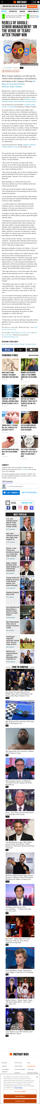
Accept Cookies (20, 1101)
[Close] (37, 1077)
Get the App (30, 1069)
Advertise (17, 1073)
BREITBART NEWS (21, 1054)
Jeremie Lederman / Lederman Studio (29, 64)
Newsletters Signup (32, 1073)
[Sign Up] (32, 6)
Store (28, 1062)
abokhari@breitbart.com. (11, 337)
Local (3, 344)
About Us (4, 1066)
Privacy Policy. (18, 1087)
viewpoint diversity (30, 344)
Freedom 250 (13, 11)
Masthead (4, 1062)
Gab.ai (29, 332)
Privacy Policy (18, 1066)
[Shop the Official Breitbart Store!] (27, 503)
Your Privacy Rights (20, 1091)
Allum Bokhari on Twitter (18, 332)
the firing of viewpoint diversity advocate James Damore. (18, 84)
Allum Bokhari (7, 67)
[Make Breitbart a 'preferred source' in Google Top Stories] (10, 71)
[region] (20, 1089)
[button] (2, 2)
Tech (7, 344)
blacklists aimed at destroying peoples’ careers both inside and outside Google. (19, 100)
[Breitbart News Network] (8, 503)
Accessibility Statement (5, 1070)
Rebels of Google (19, 344)
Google (11, 344)
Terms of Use (18, 1062)
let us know (24, 469)
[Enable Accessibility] (38, 2)
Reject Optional (20, 1096)
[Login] (34, 2)
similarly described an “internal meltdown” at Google (19, 146)
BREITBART (22, 2)
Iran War (22, 11)
